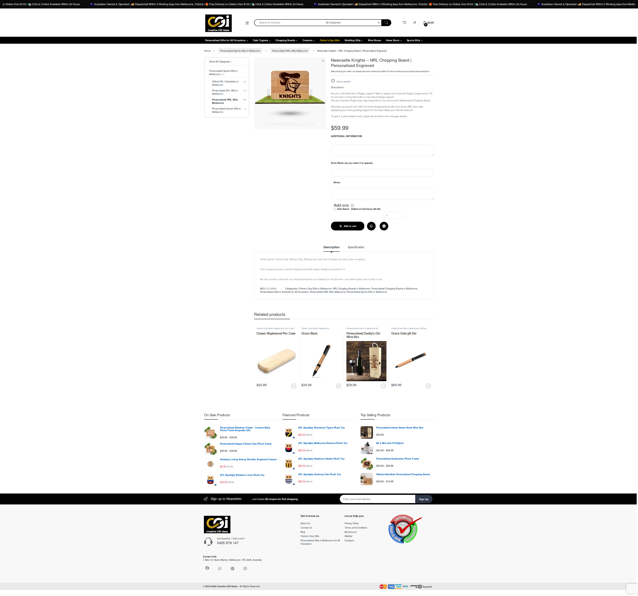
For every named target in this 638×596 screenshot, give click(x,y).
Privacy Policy (352, 523)
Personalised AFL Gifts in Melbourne (229, 92)
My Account (351, 532)
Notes (337, 182)
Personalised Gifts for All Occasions (225, 40)
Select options (382, 386)
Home (207, 50)
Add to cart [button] (294, 386)
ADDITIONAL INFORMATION (346, 136)
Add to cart (350, 226)
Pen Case (289, 328)
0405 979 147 (228, 542)
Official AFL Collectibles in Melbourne (229, 83)
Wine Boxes (374, 40)
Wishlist (348, 536)
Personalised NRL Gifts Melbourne (290, 50)
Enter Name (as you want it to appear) (352, 162)
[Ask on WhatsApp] (371, 226)
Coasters (308, 40)
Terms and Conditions (356, 527)
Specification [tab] (356, 247)
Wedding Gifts (353, 40)
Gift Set (423, 328)
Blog (303, 532)
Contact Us (306, 527)
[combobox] (289, 22)
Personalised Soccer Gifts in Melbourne (229, 110)
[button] (322, 60)
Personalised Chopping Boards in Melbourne (394, 288)
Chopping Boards (285, 40)
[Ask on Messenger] (384, 226)
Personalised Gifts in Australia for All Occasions (284, 291)
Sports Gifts (413, 40)
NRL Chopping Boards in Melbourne (351, 288)
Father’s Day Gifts (330, 40)
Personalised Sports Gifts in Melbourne (240, 50)
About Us (305, 523)
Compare (349, 540)
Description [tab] (331, 247)
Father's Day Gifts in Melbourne (315, 288)
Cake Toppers (260, 40)
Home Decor (393, 40)
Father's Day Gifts (310, 536)
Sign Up (423, 499)
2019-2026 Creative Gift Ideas (221, 586)
